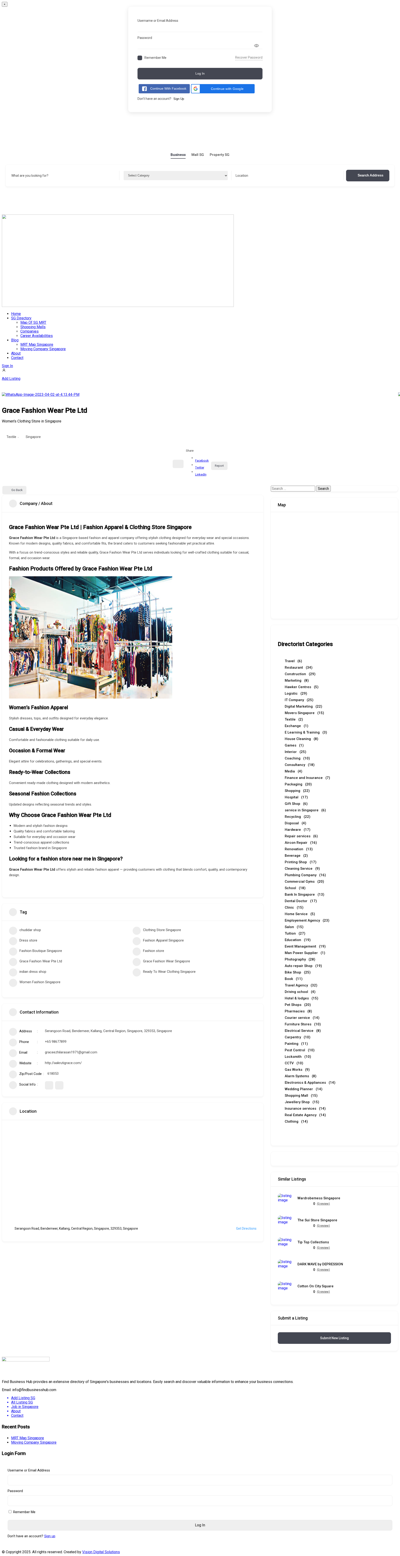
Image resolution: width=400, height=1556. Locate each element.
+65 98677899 (55, 1041)
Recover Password (248, 57)
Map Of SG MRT (33, 322)
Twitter (199, 467)
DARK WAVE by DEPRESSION (320, 1264)
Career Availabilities (36, 336)
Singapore (33, 437)
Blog (15, 340)
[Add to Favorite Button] (178, 464)
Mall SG (197, 155)
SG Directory (21, 318)
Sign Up (178, 99)
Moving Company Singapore (43, 349)
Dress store (28, 940)
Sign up (49, 1536)
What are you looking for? (29, 175)
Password (145, 38)
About (16, 353)
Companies (29, 331)
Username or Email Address (158, 20)
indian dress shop (32, 972)
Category (130, 175)
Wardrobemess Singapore (318, 1198)
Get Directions (246, 1228)
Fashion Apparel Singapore (163, 940)
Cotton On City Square (315, 1286)
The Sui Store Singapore (317, 1220)
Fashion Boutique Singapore (40, 951)
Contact (17, 358)
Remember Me (155, 58)
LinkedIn (200, 474)
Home (16, 314)
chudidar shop (30, 930)
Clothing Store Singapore (162, 930)
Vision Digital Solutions (101, 1552)
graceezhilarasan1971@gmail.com (71, 1052)
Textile (11, 437)
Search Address (370, 175)
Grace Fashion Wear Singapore (166, 961)
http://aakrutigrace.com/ (63, 1063)
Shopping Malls (33, 327)
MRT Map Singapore (36, 344)
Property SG (219, 155)
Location (242, 175)
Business (178, 155)
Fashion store (153, 951)
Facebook (202, 460)
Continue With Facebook (168, 88)
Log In (200, 73)
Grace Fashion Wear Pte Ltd (40, 961)
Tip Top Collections (313, 1242)
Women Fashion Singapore (39, 982)
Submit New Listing (334, 1338)
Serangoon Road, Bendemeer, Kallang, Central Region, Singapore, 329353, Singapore (108, 1031)
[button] (223, 88)
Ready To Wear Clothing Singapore (169, 972)
